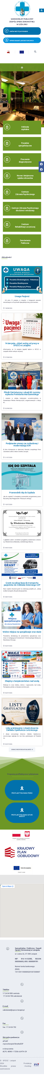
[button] (22, 67)
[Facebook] (41, 164)
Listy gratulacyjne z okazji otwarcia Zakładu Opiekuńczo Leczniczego (22, 729)
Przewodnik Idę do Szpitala (22, 492)
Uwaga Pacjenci (22, 296)
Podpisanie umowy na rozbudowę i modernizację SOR (22, 444)
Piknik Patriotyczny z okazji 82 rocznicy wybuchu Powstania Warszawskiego (22, 393)
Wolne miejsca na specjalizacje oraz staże (22, 632)
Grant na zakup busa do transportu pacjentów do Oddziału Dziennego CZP (22, 584)
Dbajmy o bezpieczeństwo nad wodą (22, 681)
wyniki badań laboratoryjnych (22, 40)
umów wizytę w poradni (19, 31)
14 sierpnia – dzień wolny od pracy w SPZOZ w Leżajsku (22, 344)
